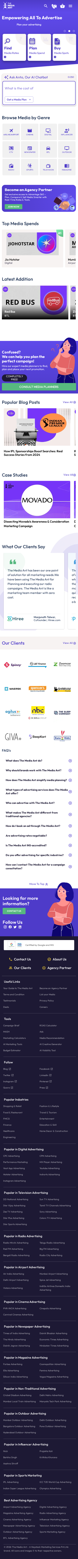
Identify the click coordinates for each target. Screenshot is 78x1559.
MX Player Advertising (51, 1162)
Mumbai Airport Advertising (54, 1273)
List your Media (47, 994)
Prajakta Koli (46, 1451)
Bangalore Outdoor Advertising (19, 1426)
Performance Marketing (15, 1162)
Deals (6, 1006)
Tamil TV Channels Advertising (55, 1205)
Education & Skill (48, 1124)
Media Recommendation (52, 1037)
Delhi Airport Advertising (16, 1280)
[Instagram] (5, 928)
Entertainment (47, 1118)
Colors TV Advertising (51, 1217)
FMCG (6, 1118)
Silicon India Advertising (15, 1376)
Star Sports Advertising (15, 1224)
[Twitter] (15, 928)
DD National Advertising (15, 1199)
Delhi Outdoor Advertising (53, 1420)
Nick (5, 1451)
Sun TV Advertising (49, 1199)
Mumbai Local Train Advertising (19, 1401)
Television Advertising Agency (55, 1525)
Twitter (6, 1075)
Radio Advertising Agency (53, 1513)
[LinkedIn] (20, 928)
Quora (6, 1087)
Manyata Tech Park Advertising (55, 1401)
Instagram (8, 1081)
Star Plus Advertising (13, 1217)
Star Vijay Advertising (14, 1205)
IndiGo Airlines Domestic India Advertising (55, 1288)
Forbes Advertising (12, 1364)
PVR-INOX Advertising (14, 1308)
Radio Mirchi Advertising (15, 1242)
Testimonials (9, 1000)
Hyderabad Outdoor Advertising (19, 1432)
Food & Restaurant (12, 1112)
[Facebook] (10, 928)
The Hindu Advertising (14, 1339)
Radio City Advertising (51, 1255)
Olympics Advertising (50, 1488)
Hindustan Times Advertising (54, 1345)
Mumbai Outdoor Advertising (18, 1420)
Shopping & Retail (12, 1106)
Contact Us (14, 911)
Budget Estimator (12, 1050)
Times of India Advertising (16, 1333)
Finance (7, 1124)
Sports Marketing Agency (52, 1531)
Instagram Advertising (14, 1180)
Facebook (45, 1068)
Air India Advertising (13, 1273)
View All (68, 402)
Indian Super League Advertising (19, 1488)
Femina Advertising (49, 1370)
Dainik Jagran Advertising (16, 1345)
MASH (6, 1031)
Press (42, 1087)
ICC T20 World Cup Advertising (55, 1482)
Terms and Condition (13, 994)
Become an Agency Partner (53, 988)
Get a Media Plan (17, 99)
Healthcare (8, 1131)
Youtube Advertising (50, 1168)
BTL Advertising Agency (15, 1538)
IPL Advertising (11, 1482)
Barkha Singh (10, 1457)
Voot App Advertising (14, 1168)
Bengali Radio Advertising (16, 1255)
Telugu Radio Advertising (52, 1242)
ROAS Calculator (48, 1025)
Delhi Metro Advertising (52, 1395)
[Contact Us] (54, 7)
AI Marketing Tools (12, 1044)
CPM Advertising (48, 1155)
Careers (44, 1006)
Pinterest (44, 1081)
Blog (5, 1068)
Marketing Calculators (14, 1037)
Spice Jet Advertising (50, 1280)
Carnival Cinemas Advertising (18, 1314)
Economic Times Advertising (54, 1339)
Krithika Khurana (48, 1457)
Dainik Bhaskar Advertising (53, 1333)
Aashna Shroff (10, 1463)
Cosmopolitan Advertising (53, 1364)
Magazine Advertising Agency (18, 1513)
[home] (7, 8)
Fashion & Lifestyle (49, 1106)
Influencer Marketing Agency (54, 1519)
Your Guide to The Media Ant (17, 988)
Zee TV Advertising (13, 1211)
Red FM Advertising (13, 1248)
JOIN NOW (13, 206)
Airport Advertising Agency (17, 1506)
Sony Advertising (48, 1211)
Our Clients (22, 968)
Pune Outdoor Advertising (53, 1426)
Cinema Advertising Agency (17, 1519)
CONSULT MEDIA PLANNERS (38, 387)
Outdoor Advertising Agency (17, 1531)
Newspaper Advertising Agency (19, 1525)
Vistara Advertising (13, 1288)
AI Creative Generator (51, 1044)
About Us (59, 959)
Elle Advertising (11, 1370)
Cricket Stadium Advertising (17, 1395)
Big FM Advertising (49, 1248)
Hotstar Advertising (13, 1174)
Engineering (9, 1137)
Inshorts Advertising (50, 1174)
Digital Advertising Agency (53, 1506)
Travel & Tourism (48, 1112)
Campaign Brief (11, 1025)
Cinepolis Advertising (50, 1308)
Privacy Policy (47, 1000)
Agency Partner (59, 968)
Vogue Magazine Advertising (54, 1376)
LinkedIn (44, 1075)
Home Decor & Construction (54, 1131)
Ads (41, 1031)
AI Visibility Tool (48, 1050)
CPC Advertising (11, 1155)
